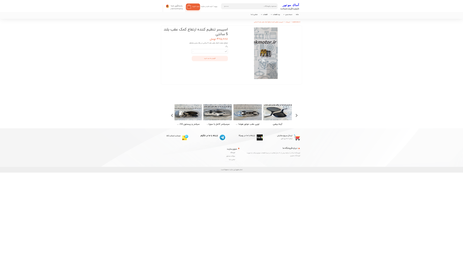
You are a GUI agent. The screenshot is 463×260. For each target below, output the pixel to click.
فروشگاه (232, 153)
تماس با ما (254, 14)
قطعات (265, 14)
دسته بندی (288, 14)
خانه (297, 14)
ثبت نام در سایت (206, 6)
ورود (215, 6)
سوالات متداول (230, 156)
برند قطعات (276, 14)
